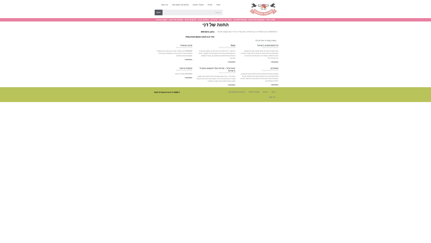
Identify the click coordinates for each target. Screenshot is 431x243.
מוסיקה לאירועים (176, 20)
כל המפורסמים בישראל (267, 45)
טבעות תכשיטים (240, 20)
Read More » (274, 62)
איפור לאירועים (225, 20)
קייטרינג (214, 20)
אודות (210, 5)
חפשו (158, 12)
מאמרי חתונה (198, 5)
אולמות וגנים (203, 20)
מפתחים (274, 68)
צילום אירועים (190, 20)
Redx (233, 45)
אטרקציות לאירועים (257, 20)
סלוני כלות (270, 20)
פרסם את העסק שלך (180, 5)
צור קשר (164, 5)
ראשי (218, 5)
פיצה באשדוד (186, 45)
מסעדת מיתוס (186, 68)
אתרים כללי (259, 40)
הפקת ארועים (161, 20)
